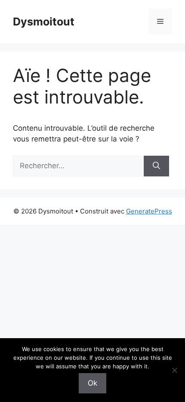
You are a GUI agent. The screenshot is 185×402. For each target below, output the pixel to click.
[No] (174, 370)
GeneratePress (149, 211)
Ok (92, 383)
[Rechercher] (156, 166)
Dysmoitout (43, 21)
